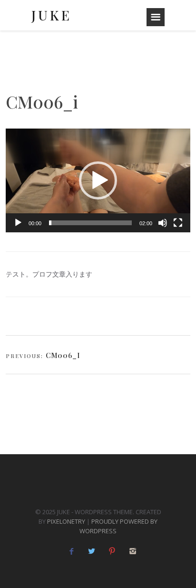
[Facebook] (71, 551)
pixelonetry (66, 521)
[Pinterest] (112, 551)
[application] (98, 180)
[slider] (90, 222)
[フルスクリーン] (178, 223)
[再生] (18, 223)
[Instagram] (132, 551)
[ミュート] (162, 223)
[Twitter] (91, 551)
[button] (98, 180)
